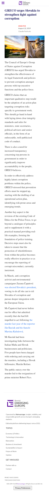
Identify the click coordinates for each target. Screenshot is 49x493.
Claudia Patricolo (24, 31)
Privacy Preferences (22, 488)
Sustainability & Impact (14, 448)
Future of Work (11, 451)
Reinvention (10, 441)
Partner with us (11, 465)
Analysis (22, 26)
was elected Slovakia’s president (20, 287)
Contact (9, 469)
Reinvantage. (20, 414)
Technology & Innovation (15, 437)
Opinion (8, 455)
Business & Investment (14, 444)
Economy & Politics (12, 434)
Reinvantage (21, 484)
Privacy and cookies (11, 477)
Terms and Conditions (12, 480)
